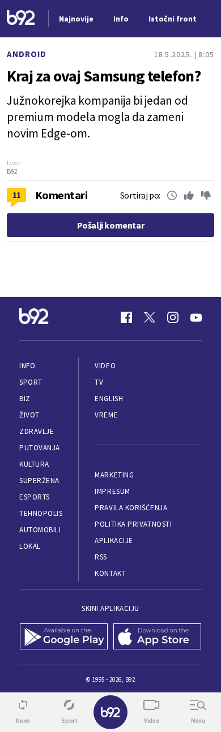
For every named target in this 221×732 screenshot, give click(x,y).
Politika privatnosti (133, 524)
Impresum (112, 491)
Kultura (34, 464)
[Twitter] (149, 317)
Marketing (114, 475)
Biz (25, 398)
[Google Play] (64, 637)
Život (29, 415)
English (109, 398)
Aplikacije (114, 540)
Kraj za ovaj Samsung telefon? (104, 75)
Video (105, 366)
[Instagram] (172, 317)
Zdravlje (36, 431)
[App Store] (157, 637)
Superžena (39, 480)
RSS (101, 557)
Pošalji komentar (110, 225)
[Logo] (21, 19)
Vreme (106, 415)
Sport (30, 382)
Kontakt (110, 573)
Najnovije (76, 19)
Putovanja (39, 448)
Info (27, 366)
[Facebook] (126, 317)
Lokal (30, 546)
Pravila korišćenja (131, 508)
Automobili (40, 530)
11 (16, 194)
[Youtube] (196, 317)
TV (99, 382)
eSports (34, 497)
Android (26, 54)
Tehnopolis (40, 513)
